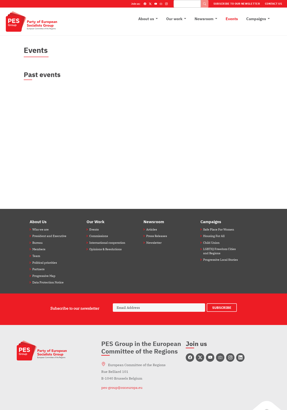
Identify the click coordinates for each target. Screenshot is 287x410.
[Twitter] (150, 4)
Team (36, 256)
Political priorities (44, 263)
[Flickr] (161, 4)
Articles (151, 229)
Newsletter (154, 243)
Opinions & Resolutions (105, 249)
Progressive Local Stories (220, 260)
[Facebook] (145, 4)
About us (146, 18)
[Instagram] (166, 4)
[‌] (190, 357)
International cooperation (107, 243)
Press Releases (156, 236)
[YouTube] (156, 4)
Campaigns (256, 18)
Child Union (211, 243)
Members (38, 249)
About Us (38, 221)
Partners (38, 269)
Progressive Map (43, 276)
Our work (174, 18)
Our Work (95, 221)
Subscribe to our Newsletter (236, 3)
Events (232, 18)
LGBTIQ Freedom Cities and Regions (219, 251)
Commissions (98, 236)
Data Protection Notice (48, 282)
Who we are (40, 229)
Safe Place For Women (218, 229)
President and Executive (49, 236)
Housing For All (214, 236)
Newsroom (204, 18)
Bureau (37, 243)
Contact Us (273, 3)
